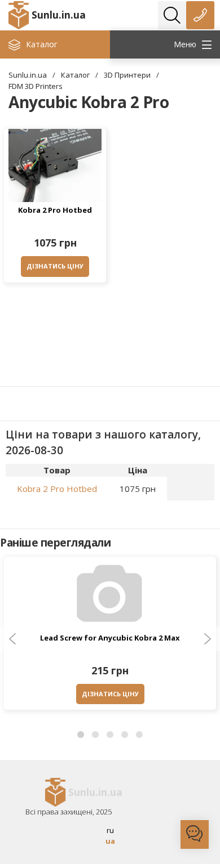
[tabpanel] (110, 636)
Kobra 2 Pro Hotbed (55, 210)
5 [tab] (139, 735)
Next (207, 638)
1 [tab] (80, 735)
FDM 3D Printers (35, 86)
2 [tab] (95, 735)
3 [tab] (110, 735)
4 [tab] (124, 735)
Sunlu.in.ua (59, 14)
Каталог (75, 75)
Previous (12, 638)
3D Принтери (127, 75)
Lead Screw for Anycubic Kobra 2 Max (110, 638)
